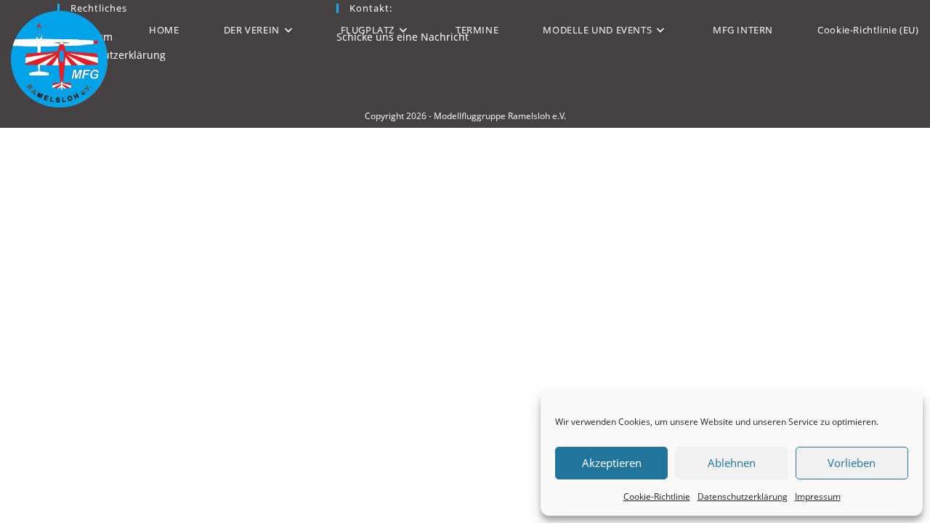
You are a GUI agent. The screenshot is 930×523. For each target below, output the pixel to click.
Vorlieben (852, 462)
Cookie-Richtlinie (656, 496)
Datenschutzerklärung (743, 496)
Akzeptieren (612, 462)
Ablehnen (732, 462)
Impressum (818, 496)
